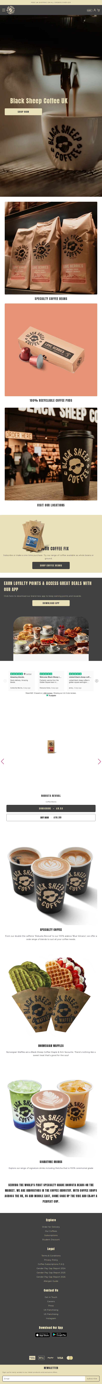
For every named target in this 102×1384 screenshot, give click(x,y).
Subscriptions (51, 1235)
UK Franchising (51, 1310)
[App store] (42, 1334)
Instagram (51, 1318)
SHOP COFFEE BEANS (51, 565)
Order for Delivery (51, 1227)
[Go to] (51, 248)
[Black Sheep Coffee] (10, 10)
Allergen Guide (51, 1281)
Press (51, 1306)
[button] (3, 10)
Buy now (56, 817)
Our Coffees (51, 1231)
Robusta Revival (51, 796)
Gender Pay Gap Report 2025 (51, 1273)
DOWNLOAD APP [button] (51, 603)
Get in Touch (51, 1297)
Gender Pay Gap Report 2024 (51, 1268)
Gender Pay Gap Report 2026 (51, 1277)
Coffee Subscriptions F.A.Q (51, 1264)
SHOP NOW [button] (23, 111)
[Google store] (59, 1334)
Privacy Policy (51, 1260)
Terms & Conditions (51, 1256)
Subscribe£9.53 (51, 808)
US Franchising (51, 1314)
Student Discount (51, 1240)
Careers (51, 1301)
